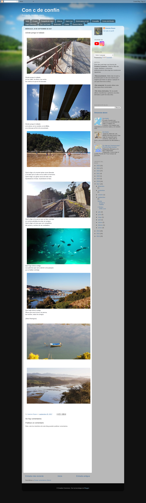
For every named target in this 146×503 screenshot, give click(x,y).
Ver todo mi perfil (108, 31)
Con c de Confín (45, 24)
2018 (98, 181)
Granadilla (95, 21)
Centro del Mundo (108, 21)
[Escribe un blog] (59, 414)
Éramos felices (77, 24)
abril (99, 220)
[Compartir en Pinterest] (65, 414)
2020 (98, 176)
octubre (100, 194)
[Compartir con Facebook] (63, 414)
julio (99, 212)
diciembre (101, 186)
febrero (100, 225)
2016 (98, 231)
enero (100, 227)
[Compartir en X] (61, 414)
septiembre (101, 197)
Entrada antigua (83, 476)
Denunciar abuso (100, 113)
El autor (35, 21)
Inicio (27, 21)
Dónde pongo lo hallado (101, 202)
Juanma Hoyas (110, 28)
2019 (98, 178)
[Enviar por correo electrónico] (58, 414)
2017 (98, 184)
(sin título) (105, 118)
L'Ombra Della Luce (102, 207)
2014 (98, 236)
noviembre (101, 190)
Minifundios (57, 24)
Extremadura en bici (82, 21)
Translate (109, 57)
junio (100, 214)
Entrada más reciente (34, 476)
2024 (98, 168)
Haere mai (69, 21)
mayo (100, 217)
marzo (100, 222)
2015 (98, 233)
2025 (98, 165)
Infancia (59, 21)
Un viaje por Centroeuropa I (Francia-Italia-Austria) (111, 146)
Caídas (67, 24)
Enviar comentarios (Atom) (42, 480)
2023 (98, 171)
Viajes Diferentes (30, 24)
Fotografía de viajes (47, 21)
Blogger (86, 488)
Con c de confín (40, 10)
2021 (98, 173)
